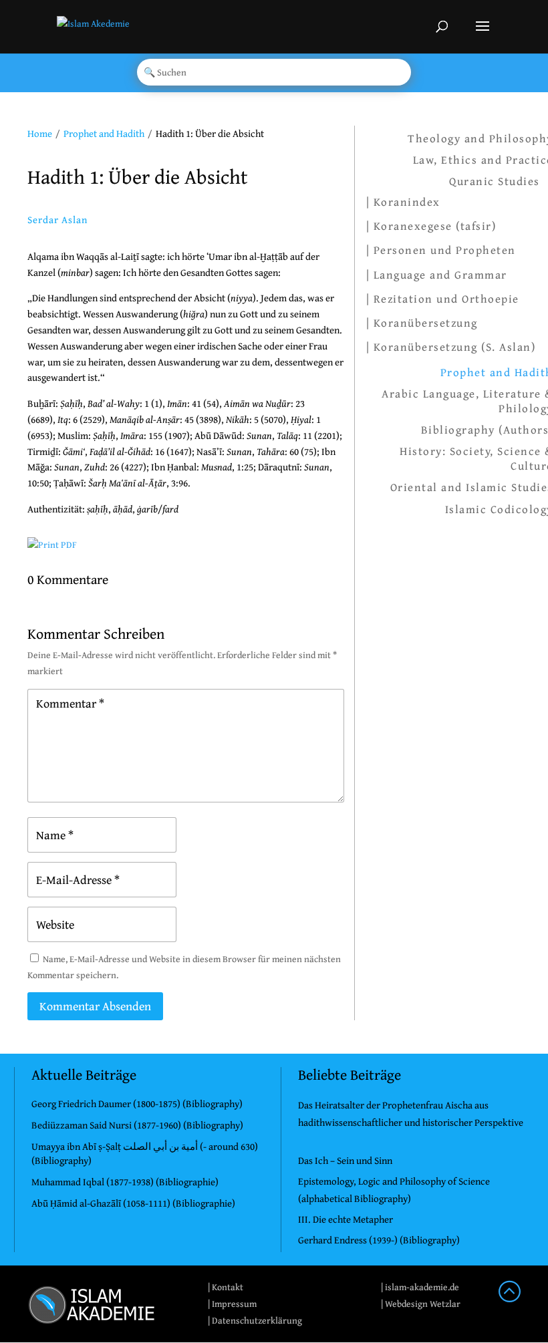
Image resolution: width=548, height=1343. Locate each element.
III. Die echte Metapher (345, 1219)
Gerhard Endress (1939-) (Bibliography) (379, 1240)
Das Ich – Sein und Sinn (345, 1160)
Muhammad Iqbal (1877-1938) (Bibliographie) (125, 1182)
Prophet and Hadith (103, 133)
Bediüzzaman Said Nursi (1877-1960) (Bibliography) (137, 1125)
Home (39, 133)
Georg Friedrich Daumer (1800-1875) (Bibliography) (137, 1103)
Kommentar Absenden (95, 1006)
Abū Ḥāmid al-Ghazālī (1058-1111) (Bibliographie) (133, 1203)
